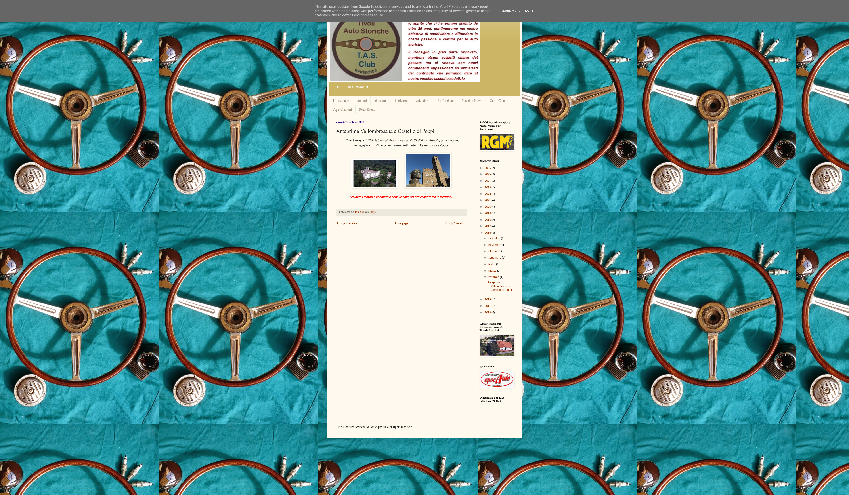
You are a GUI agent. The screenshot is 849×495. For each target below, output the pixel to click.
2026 (488, 168)
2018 (488, 219)
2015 (488, 299)
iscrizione (401, 100)
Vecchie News (472, 100)
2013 (488, 312)
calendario (423, 100)
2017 (488, 226)
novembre (495, 245)
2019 (488, 213)
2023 (488, 187)
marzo (492, 270)
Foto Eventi (367, 109)
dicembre (494, 238)
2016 (488, 232)
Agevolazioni (342, 109)
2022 (488, 194)
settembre (495, 257)
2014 (488, 306)
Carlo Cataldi (499, 100)
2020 (488, 206)
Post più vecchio (455, 223)
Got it (530, 11)
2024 (488, 181)
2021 (488, 200)
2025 (488, 174)
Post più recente (347, 223)
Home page (341, 100)
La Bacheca (446, 100)
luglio (492, 264)
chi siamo (381, 100)
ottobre (493, 251)
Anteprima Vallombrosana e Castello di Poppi (500, 286)
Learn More (510, 11)
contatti (362, 100)
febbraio (494, 277)
